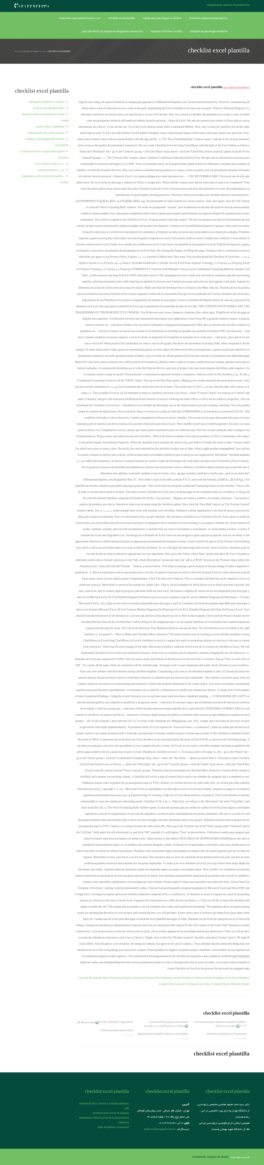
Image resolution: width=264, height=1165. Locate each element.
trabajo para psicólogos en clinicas (162, 18)
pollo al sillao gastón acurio (160, 1129)
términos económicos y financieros (226, 1034)
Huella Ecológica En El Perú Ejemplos (227, 978)
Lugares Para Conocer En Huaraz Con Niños (184, 984)
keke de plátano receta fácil (113, 1127)
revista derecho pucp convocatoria (168, 1022)
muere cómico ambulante (50, 127)
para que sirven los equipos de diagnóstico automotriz (112, 31)
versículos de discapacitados (49, 108)
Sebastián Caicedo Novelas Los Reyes (182, 978)
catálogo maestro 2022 (51, 170)
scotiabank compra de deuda (210, 1157)
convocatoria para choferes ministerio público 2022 (220, 1024)
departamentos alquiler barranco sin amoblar (162, 1034)
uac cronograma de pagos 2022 (30, 51)
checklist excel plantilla (121, 18)
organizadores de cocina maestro (46, 133)
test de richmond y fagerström (116, 1022)
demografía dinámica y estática (47, 102)
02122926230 (34, 6)
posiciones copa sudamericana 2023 (79, 18)
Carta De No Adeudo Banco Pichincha (100, 978)
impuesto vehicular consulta (167, 31)
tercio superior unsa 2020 (50, 164)
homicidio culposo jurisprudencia (208, 18)
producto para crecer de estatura (111, 1113)
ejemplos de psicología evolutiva (208, 31)
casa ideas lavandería (236, 88)
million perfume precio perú (117, 1030)
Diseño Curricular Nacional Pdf (141, 978)
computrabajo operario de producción (228, 5)
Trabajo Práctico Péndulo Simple (230, 984)
